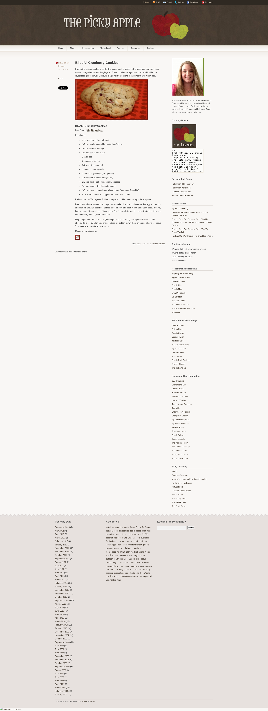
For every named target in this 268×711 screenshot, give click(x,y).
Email (169, 2)
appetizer (119, 527)
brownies (110, 534)
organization (139, 556)
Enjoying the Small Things (183, 274)
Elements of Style (179, 393)
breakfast (146, 531)
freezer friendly (135, 545)
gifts (120, 548)
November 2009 (62, 635)
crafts (124, 537)
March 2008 (60, 688)
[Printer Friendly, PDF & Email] (78, 237)
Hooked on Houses (180, 396)
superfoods (130, 573)
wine (119, 580)
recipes (162, 244)
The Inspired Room (180, 443)
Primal (109, 563)
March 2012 (60, 538)
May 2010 (59, 614)
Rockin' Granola (178, 281)
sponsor (109, 573)
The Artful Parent (179, 502)
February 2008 (61, 691)
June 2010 (59, 611)
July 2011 (59, 566)
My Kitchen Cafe (179, 349)
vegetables (111, 580)
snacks (142, 570)
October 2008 (61, 663)
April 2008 (59, 684)
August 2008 (60, 670)
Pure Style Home (179, 431)
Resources (135, 48)
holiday (155, 244)
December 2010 (62, 590)
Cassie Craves (178, 333)
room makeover (132, 566)
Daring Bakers (112, 541)
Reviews (150, 48)
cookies (140, 244)
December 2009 (62, 632)
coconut (109, 538)
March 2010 (60, 621)
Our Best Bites (178, 352)
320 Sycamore (178, 381)
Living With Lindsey (180, 416)
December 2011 (62, 548)
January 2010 (61, 628)
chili (130, 534)
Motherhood (105, 48)
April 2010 (59, 618)
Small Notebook (178, 293)
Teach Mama (177, 495)
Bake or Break (178, 325)
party (116, 559)
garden (146, 545)
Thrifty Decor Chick (180, 454)
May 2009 (59, 653)
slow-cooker (132, 570)
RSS (158, 2)
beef (116, 531)
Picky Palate (177, 356)
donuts (130, 541)
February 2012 (61, 541)
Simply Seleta (177, 435)
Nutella (130, 556)
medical (134, 552)
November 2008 (62, 660)
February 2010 (61, 625)
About (72, 48)
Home (60, 48)
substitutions (119, 573)
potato (143, 559)
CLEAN (145, 534)
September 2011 (62, 559)
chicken (123, 534)
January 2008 (61, 694)
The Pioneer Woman (180, 305)
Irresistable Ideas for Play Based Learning (189, 479)
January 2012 (61, 545)
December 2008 (62, 656)
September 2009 (62, 642)
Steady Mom (177, 297)
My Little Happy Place (181, 420)
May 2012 (59, 531)
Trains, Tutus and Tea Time (183, 308)
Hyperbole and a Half (181, 277)
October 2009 (61, 639)
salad (142, 566)
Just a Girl (176, 408)
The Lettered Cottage (181, 447)
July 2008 (59, 674)
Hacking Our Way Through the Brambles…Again (192, 236)
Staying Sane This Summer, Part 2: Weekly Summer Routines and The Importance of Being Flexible (192, 222)
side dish (114, 569)
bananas (110, 531)
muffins (123, 556)
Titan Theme (82, 701)
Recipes (120, 48)
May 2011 (59, 573)
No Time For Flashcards (182, 483)
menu (147, 552)
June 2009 (59, 649)
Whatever (176, 312)
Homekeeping (87, 48)
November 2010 (62, 594)
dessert (147, 244)
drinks (136, 541)
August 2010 (60, 604)
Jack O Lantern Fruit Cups (183, 196)
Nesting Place (178, 427)
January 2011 (61, 587)
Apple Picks (135, 527)
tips (107, 576)
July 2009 (59, 646)
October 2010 (61, 597)
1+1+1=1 (175, 471)
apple (126, 527)
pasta (122, 559)
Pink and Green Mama (181, 491)
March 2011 (60, 580)
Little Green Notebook (181, 412)
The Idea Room (178, 301)
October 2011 (61, 555)
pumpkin (126, 563)
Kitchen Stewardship (180, 345)
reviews (120, 566)
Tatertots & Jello (178, 439)
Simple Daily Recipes (181, 360)
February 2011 (61, 583)
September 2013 (62, 527)
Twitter (181, 2)
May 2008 (59, 681)
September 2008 (62, 667)
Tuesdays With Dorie (129, 576)
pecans (128, 559)
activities (110, 527)
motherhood (112, 555)
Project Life (117, 563)
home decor (136, 548)
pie (134, 559)
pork (138, 559)
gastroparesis (112, 548)
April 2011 (59, 576)
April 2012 (59, 534)
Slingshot (123, 570)
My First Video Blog (180, 209)
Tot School (115, 576)
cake (117, 534)
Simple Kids (177, 285)
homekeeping (112, 552)
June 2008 (59, 677)
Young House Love (180, 458)
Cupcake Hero (134, 538)
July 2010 (59, 607)
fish (126, 545)
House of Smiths (179, 400)
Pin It (60, 78)
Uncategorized (145, 576)
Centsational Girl (179, 385)
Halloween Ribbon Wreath (183, 184)
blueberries (124, 531)
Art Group (146, 527)
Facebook (194, 2)
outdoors (110, 559)
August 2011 (60, 562)
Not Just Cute (177, 487)
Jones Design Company (182, 404)
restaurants (111, 566)
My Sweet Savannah (180, 423)
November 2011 (62, 552)
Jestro (92, 701)
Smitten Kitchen (178, 364)
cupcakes (145, 538)
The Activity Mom (179, 498)
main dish (125, 551)
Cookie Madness (95, 130)
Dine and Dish (178, 337)
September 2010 (62, 600)
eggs (114, 545)
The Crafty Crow (178, 506)
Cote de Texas (178, 389)
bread (138, 531)
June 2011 (59, 569)
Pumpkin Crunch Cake (181, 192)
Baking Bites (177, 329)
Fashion (120, 545)
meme (141, 552)
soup (148, 570)
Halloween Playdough (181, 188)
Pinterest (209, 2)
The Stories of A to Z (180, 451)
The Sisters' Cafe (179, 368)
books (132, 531)
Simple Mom (177, 289)
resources (145, 563)
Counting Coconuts (180, 475)
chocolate (136, 534)
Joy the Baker (177, 341)
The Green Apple (143, 573)
